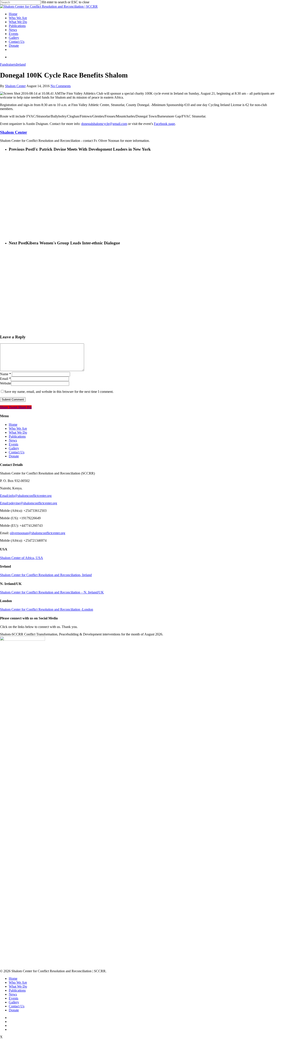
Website (5, 383)
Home (13, 14)
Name (5, 374)
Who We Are (18, 18)
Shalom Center (15, 86)
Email (5, 379)
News (13, 30)
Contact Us (16, 41)
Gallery (14, 38)
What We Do (18, 22)
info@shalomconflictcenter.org (30, 496)
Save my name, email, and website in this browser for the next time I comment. (58, 391)
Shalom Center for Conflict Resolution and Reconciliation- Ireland (46, 575)
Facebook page (164, 124)
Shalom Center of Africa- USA (21, 558)
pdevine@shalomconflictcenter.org (33, 503)
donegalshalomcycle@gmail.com (104, 124)
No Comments (60, 86)
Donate (14, 45)
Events (13, 34)
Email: (4, 496)
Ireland (21, 64)
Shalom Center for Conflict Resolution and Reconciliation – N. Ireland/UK (52, 592)
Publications (17, 26)
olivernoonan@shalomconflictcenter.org (37, 533)
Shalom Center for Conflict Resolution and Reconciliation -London (46, 609)
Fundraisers (8, 64)
